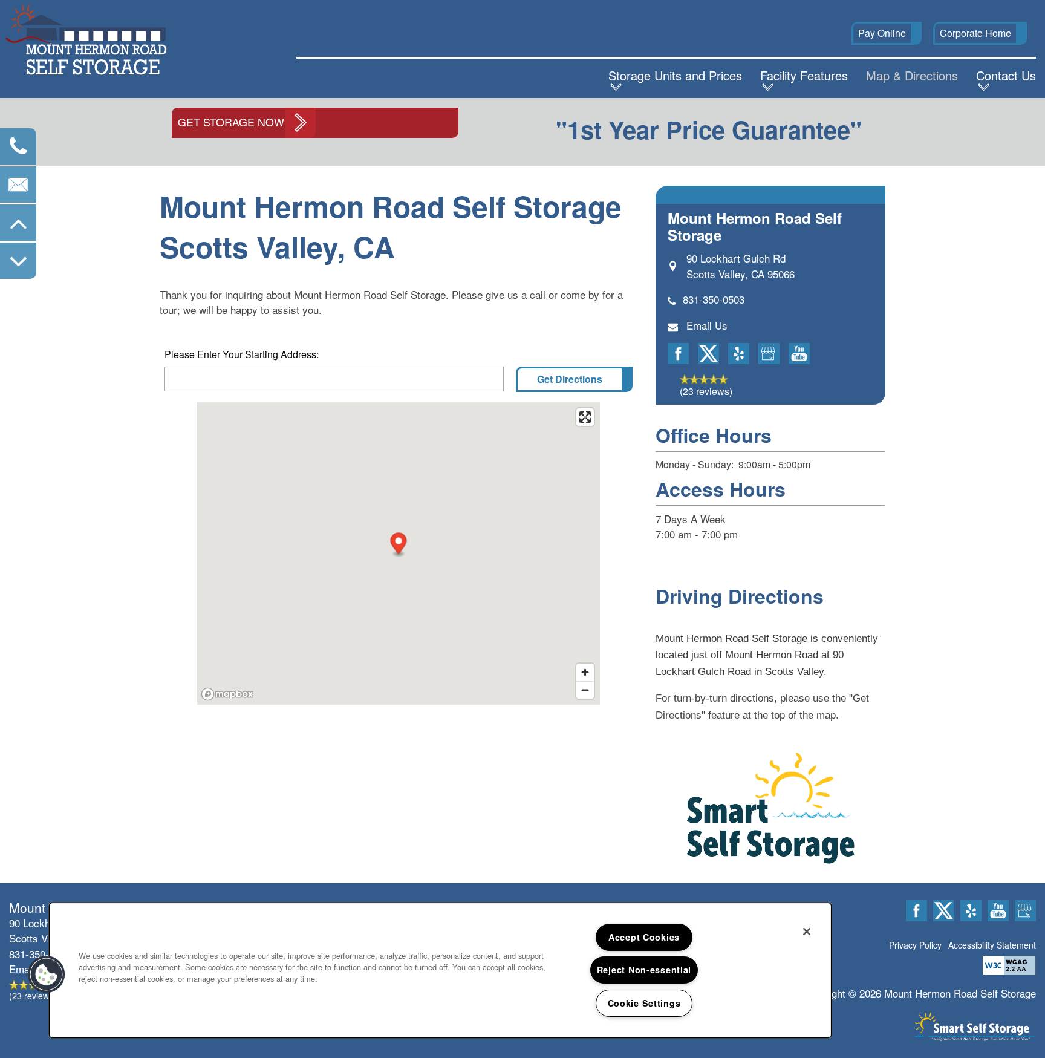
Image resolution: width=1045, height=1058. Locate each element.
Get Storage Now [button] (231, 121)
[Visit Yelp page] (738, 353)
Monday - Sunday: (695, 464)
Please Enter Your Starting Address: (241, 354)
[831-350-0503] (18, 146)
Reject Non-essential (644, 970)
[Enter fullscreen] (585, 417)
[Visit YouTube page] (799, 353)
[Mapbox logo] (227, 694)
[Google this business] (769, 353)
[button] (886, 33)
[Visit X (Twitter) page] (708, 353)
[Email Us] (18, 184)
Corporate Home (975, 33)
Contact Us (1006, 75)
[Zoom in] (585, 672)
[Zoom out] (585, 690)
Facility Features (804, 75)
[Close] (806, 931)
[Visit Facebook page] (678, 353)
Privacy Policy (915, 945)
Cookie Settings (644, 1003)
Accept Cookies (644, 937)
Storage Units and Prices (675, 75)
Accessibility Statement (992, 945)
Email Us (707, 325)
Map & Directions (912, 75)
